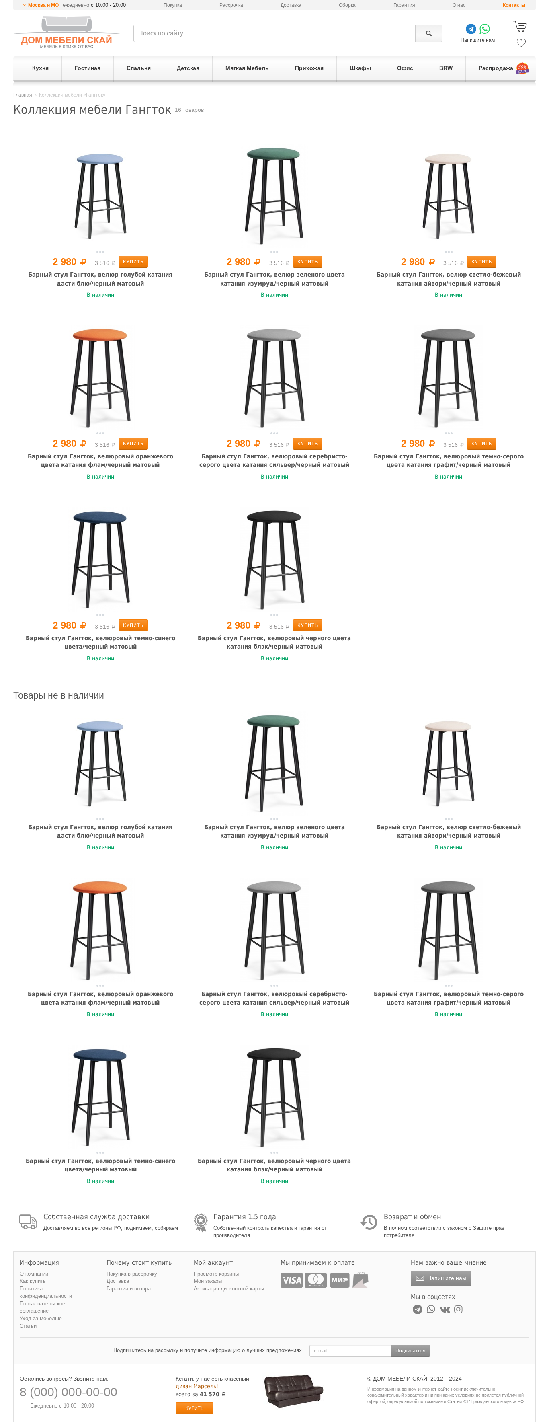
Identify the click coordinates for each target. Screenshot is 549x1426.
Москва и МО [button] (43, 5)
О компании (34, 1274)
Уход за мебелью (41, 1318)
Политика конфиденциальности (46, 1292)
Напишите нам (446, 1278)
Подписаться (410, 1351)
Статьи (28, 1326)
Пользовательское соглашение (42, 1307)
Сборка (347, 5)
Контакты (514, 5)
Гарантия (404, 5)
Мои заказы (208, 1281)
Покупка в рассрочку (132, 1274)
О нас (459, 5)
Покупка (173, 5)
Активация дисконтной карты (229, 1289)
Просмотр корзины (216, 1274)
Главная (22, 95)
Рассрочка (231, 5)
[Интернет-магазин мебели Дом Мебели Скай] (66, 32)
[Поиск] (428, 33)
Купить (133, 262)
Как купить (33, 1281)
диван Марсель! (197, 1386)
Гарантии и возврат (130, 1289)
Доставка (291, 5)
